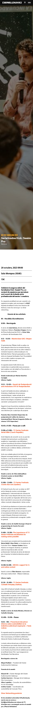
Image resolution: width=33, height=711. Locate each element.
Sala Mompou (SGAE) (11, 273)
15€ (3, 279)
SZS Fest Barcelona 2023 (9, 235)
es (24, 3)
